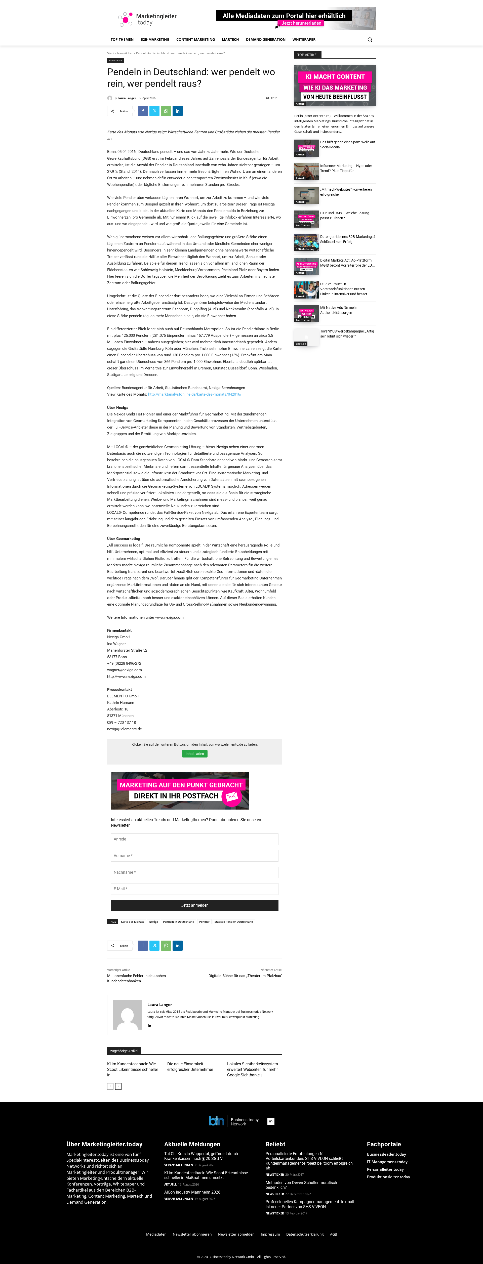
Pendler (204, 921)
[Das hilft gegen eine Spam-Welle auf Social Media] (306, 148)
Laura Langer (127, 98)
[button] (370, 39)
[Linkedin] (178, 111)
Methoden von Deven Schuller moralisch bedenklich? (301, 1185)
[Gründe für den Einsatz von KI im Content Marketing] (335, 85)
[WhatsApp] (166, 111)
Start (110, 53)
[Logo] (234, 1121)
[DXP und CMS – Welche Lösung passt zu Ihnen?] (306, 219)
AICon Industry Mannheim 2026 (192, 1192)
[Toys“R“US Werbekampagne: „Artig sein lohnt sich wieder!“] (306, 337)
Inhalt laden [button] (195, 754)
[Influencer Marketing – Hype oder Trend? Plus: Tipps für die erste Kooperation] (306, 171)
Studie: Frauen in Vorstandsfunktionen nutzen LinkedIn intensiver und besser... (345, 289)
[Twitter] (154, 111)
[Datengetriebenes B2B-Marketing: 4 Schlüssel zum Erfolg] (306, 242)
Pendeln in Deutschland (178, 921)
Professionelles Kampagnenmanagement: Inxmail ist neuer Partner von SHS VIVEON (310, 1204)
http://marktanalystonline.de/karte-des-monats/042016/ (195, 394)
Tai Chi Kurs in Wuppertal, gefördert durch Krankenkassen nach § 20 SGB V (201, 1156)
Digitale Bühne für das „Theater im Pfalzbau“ (245, 976)
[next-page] (118, 1086)
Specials (301, 343)
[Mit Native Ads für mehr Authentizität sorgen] (306, 313)
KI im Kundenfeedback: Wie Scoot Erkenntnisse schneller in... (132, 1070)
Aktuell (300, 103)
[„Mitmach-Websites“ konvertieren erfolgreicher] (306, 195)
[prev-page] (110, 1086)
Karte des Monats (132, 921)
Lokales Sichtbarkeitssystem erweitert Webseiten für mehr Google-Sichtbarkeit (252, 1070)
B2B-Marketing (305, 249)
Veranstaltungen (178, 1165)
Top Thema (303, 225)
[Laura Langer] (110, 98)
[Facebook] (143, 111)
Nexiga (153, 921)
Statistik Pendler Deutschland (234, 921)
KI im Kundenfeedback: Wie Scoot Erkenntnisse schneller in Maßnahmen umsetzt (206, 1175)
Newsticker (125, 53)
